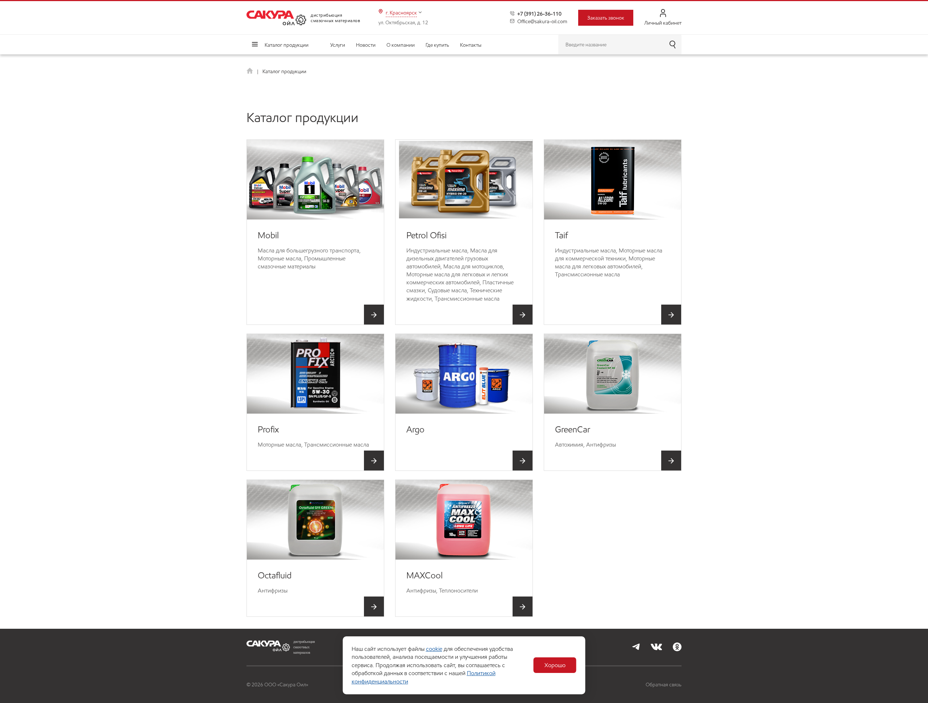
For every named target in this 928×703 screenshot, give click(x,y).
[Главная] (250, 71)
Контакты (470, 45)
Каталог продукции (286, 45)
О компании (400, 45)
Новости (366, 45)
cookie (434, 648)
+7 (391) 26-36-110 (539, 14)
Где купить (437, 45)
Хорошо (555, 665)
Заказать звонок (605, 17)
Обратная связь (664, 684)
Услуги (337, 45)
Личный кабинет (663, 23)
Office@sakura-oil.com (542, 21)
